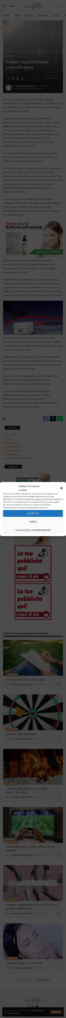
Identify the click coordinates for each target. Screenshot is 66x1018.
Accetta (33, 513)
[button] (61, 488)
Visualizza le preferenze (33, 530)
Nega (33, 521)
